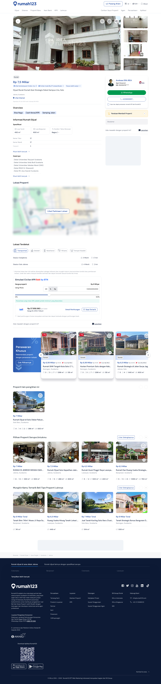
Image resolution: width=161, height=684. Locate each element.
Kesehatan (51, 251)
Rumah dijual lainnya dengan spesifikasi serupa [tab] (62, 564)
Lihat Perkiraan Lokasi (57, 211)
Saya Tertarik (91, 309)
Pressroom (53, 614)
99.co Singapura (117, 602)
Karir (51, 610)
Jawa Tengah (34, 555)
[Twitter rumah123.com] (127, 585)
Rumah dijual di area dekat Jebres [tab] (24, 564)
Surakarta (43, 555)
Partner (52, 606)
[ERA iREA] (142, 82)
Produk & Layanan (56, 602)
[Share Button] (116, 21)
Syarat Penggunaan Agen (96, 606)
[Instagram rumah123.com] (132, 585)
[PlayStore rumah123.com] (35, 666)
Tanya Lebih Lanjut (72, 86)
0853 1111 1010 (31, 621)
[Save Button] (109, 21)
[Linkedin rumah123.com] (142, 586)
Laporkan (97, 324)
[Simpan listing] (72, 335)
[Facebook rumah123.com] (122, 585)
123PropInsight (55, 618)
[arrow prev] (41, 355)
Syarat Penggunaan (94, 602)
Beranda (15, 555)
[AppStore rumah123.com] (18, 666)
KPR (71, 602)
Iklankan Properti (75, 598)
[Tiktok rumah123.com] (148, 586)
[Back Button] (18, 21)
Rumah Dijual (24, 555)
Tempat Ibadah (80, 251)
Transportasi (22, 251)
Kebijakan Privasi (93, 598)
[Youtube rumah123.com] (137, 585)
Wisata (64, 251)
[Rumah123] (24, 3)
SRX (113, 606)
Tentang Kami (55, 598)
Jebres (51, 555)
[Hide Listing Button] (102, 21)
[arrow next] (148, 355)
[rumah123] (24, 587)
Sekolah (37, 251)
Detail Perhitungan (72, 309)
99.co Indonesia (117, 598)
